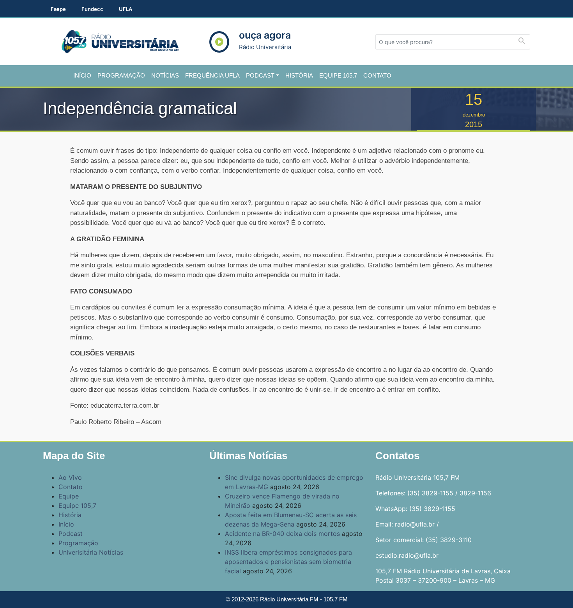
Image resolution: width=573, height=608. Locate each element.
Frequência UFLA (212, 75)
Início (82, 75)
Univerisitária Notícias (90, 552)
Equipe (68, 496)
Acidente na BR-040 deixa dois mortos (282, 533)
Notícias (165, 75)
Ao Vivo (70, 477)
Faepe (58, 9)
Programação (121, 75)
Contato (377, 75)
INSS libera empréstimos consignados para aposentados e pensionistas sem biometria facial (288, 561)
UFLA (125, 9)
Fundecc (92, 9)
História (299, 75)
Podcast (260, 75)
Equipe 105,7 (338, 75)
